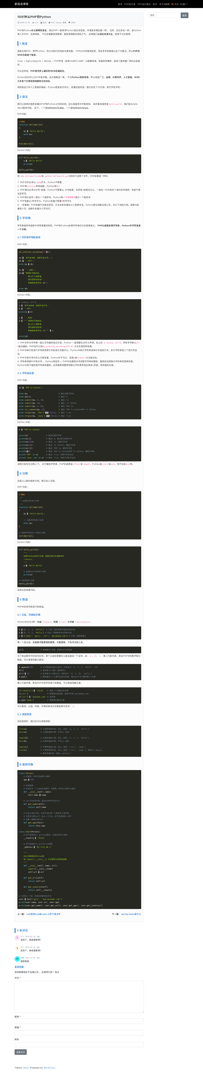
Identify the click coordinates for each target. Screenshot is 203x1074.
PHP (53, 23)
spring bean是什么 (131, 914)
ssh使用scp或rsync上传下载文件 (44, 914)
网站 (17, 1039)
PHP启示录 (129, 4)
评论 (18, 978)
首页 (120, 4)
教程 (64, 23)
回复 (38, 936)
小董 (22, 958)
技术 (155, 4)
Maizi (26, 1067)
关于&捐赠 (164, 4)
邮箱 (18, 1027)
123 (22, 936)
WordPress (49, 1067)
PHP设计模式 (144, 4)
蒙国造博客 (22, 4)
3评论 (73, 23)
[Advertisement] (168, 67)
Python (59, 23)
